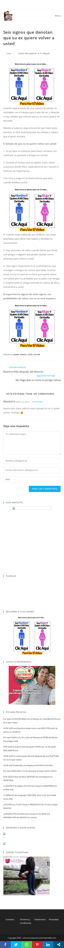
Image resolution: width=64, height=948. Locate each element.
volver (37, 354)
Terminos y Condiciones (25, 921)
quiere (16, 354)
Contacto (10, 919)
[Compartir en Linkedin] (48, 944)
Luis (9, 53)
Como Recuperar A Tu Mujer (34, 53)
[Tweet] (16, 944)
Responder (37, 402)
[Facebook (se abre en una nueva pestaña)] (32, 4)
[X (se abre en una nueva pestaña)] (29, 4)
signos (23, 354)
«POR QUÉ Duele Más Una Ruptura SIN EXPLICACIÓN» (28, 765)
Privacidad (53, 919)
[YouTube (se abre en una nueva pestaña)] (35, 4)
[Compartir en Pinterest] (37, 944)
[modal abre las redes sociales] (58, 944)
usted (30, 354)
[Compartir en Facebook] (5, 944)
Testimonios (40, 919)
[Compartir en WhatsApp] (26, 944)
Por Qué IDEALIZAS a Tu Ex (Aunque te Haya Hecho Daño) (29, 771)
